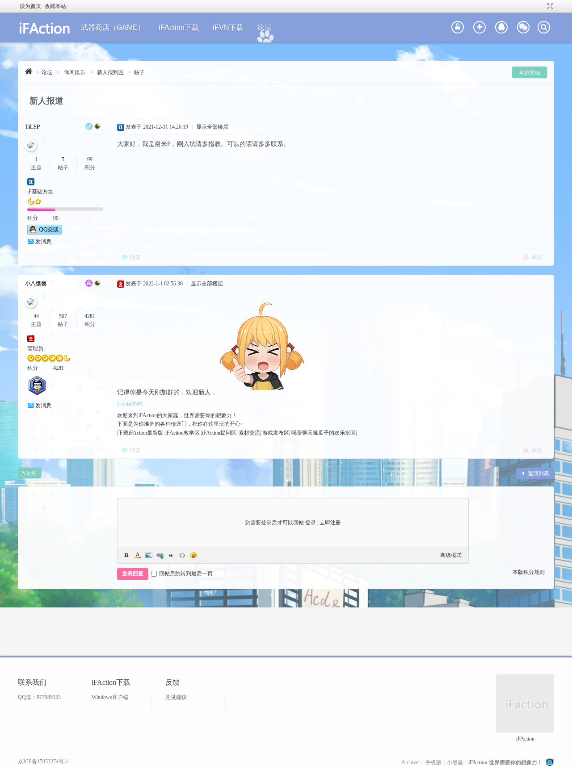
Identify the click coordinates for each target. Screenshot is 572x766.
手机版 (433, 762)
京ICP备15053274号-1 (43, 761)
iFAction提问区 (219, 433)
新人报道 (46, 100)
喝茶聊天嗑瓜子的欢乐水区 (323, 433)
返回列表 (538, 473)
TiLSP (32, 127)
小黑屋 (455, 762)
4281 (89, 316)
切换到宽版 (549, 6)
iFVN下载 (228, 27)
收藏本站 (55, 6)
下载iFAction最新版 (140, 433)
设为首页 (30, 6)
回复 (135, 257)
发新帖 (29, 473)
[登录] (457, 27)
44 (36, 316)
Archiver (410, 762)
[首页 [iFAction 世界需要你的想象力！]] (29, 71)
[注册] (479, 27)
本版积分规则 (529, 572)
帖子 (139, 72)
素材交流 (248, 433)
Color (137, 555)
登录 (310, 522)
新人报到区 (110, 72)
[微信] (523, 27)
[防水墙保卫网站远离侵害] (549, 762)
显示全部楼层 (212, 127)
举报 (536, 257)
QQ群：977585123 (39, 697)
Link (160, 555)
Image (148, 555)
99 (90, 159)
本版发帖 (529, 72)
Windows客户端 (110, 697)
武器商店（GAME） (113, 27)
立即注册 (330, 522)
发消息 (43, 242)
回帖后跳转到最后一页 (186, 573)
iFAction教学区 (182, 433)
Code (182, 555)
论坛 (264, 27)
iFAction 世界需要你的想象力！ (505, 762)
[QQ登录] (501, 27)
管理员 (35, 348)
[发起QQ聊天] (44, 233)
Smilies (193, 555)
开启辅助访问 (541, 6)
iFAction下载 (179, 27)
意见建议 (176, 697)
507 (63, 316)
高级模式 (451, 555)
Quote (171, 555)
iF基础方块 (40, 191)
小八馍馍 (35, 283)
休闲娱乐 (74, 72)
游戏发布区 (275, 433)
